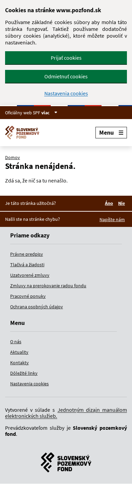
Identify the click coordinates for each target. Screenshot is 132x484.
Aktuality (19, 352)
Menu (106, 132)
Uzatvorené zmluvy (29, 275)
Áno (110, 203)
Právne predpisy (26, 254)
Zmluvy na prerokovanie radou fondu (48, 286)
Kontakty (19, 363)
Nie (122, 203)
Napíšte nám (112, 219)
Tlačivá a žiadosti (27, 265)
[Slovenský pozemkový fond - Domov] (24, 132)
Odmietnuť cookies (66, 76)
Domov (12, 157)
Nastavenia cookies (66, 93)
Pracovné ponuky (28, 296)
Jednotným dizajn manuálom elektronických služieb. (66, 412)
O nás (15, 341)
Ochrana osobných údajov (36, 307)
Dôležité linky (24, 373)
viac (46, 112)
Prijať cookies (66, 57)
